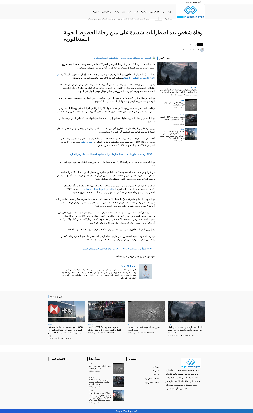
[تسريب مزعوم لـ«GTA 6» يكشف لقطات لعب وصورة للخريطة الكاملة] (191, 120)
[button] (169, 12)
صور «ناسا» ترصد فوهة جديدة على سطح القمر (132, 19)
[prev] (160, 19)
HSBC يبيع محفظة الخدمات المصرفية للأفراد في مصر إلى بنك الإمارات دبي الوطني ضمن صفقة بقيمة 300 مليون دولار (107, 19)
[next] (156, 19)
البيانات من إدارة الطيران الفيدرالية (100, 189)
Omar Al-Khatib (189, 50)
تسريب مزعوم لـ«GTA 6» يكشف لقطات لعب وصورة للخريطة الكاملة (172, 119)
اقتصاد (200, 44)
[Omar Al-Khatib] (202, 50)
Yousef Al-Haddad (190, 95)
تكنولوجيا (193, 87)
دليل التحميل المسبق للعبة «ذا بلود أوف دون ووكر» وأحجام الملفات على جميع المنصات (178, 91)
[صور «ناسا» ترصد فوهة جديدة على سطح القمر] (191, 105)
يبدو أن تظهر (86, 142)
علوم (182, 100)
